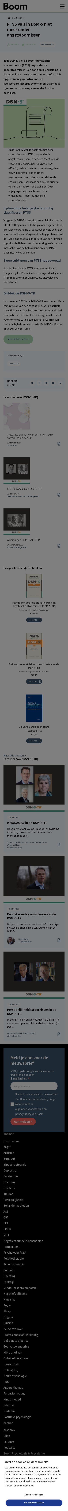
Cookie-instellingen (34, 1494)
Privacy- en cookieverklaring (19, 1485)
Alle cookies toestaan (34, 1502)
